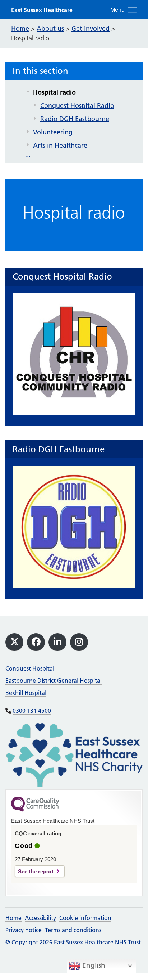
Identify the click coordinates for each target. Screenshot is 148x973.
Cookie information (85, 917)
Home (13, 917)
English (92, 965)
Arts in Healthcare (60, 145)
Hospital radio (54, 92)
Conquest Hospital (29, 668)
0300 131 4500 (32, 710)
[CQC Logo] (35, 810)
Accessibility (40, 917)
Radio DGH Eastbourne (74, 119)
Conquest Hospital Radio (77, 105)
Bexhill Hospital (25, 692)
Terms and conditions (73, 930)
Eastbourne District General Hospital (53, 680)
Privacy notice (23, 930)
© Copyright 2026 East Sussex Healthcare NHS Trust (73, 942)
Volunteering (53, 132)
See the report (36, 871)
